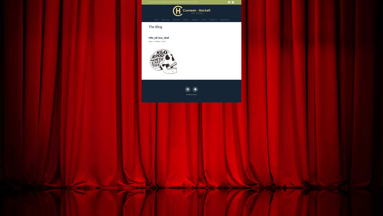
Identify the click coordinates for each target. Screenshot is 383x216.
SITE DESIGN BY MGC (191, 94)
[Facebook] (229, 2)
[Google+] (232, 2)
